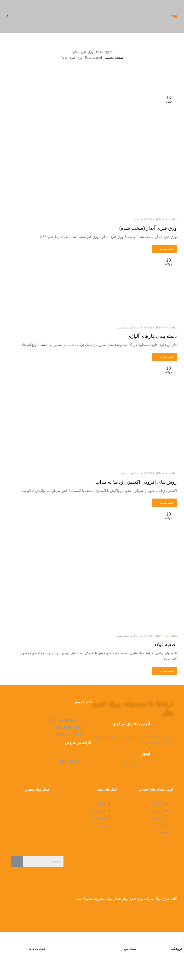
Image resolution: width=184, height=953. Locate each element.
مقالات (173, 219)
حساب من (130, 949)
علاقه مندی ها (37, 949)
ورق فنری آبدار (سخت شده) (148, 228)
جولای (168, 261)
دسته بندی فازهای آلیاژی (152, 336)
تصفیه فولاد (165, 644)
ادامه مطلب (166, 249)
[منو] (172, 16)
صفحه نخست (113, 57)
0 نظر (135, 219)
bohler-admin (154, 219)
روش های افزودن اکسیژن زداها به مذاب (136, 482)
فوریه (168, 99)
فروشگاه (176, 949)
